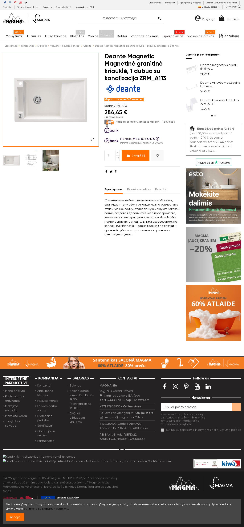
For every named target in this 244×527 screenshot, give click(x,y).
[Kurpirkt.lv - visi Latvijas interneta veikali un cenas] (39, 456)
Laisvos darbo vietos (47, 408)
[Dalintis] (106, 171)
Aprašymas (113, 189)
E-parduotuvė (64, 7)
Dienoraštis (155, 2)
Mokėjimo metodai (11, 408)
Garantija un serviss (46, 433)
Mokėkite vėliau (16, 416)
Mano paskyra (15, 391)
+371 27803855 (110, 406)
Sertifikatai (44, 425)
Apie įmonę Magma (191, 2)
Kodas (108, 106)
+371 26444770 (110, 400)
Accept (15, 517)
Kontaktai (170, 2)
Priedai (160, 189)
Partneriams (45, 441)
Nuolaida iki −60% (84, 7)
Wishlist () (234, 6)
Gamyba (8, 7)
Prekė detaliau (139, 189)
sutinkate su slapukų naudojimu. (46, 508)
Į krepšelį (138, 155)
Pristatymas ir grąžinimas (14, 398)
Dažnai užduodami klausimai (221, 2)
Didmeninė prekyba (28, 7)
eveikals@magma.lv (119, 413)
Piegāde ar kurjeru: (127, 121)
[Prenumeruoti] (236, 407)
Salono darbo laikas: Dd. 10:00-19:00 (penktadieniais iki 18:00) (82, 399)
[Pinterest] (116, 171)
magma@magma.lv (118, 417)
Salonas (47, 7)
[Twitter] (111, 171)
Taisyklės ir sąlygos (12, 423)
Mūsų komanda (48, 400)
